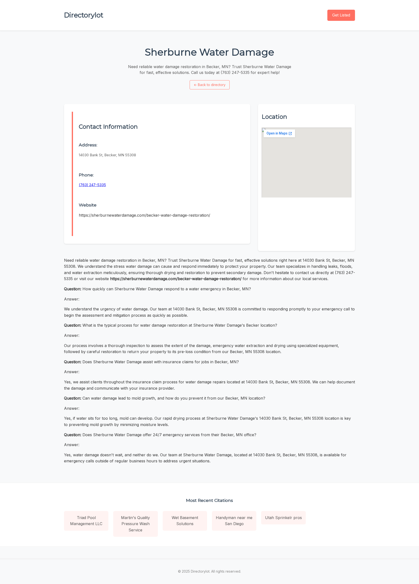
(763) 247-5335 (92, 184)
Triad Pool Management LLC (86, 520)
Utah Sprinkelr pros (283, 517)
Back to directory (210, 85)
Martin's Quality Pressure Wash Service (135, 523)
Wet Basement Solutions (185, 520)
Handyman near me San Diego (234, 520)
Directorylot (83, 15)
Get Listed (341, 15)
